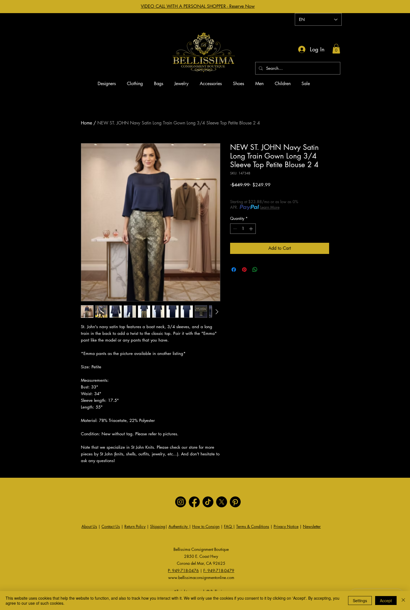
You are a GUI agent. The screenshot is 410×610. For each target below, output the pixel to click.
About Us (89, 526)
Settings (360, 600)
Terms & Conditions (252, 526)
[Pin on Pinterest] (244, 269)
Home (86, 123)
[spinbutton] (243, 229)
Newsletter (312, 526)
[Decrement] (234, 229)
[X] (221, 501)
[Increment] (251, 229)
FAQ (228, 526)
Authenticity (178, 526)
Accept (386, 600)
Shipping (157, 526)
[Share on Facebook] (233, 269)
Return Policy (135, 526)
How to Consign (206, 526)
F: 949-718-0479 (218, 570)
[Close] (403, 600)
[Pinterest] (235, 501)
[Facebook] (194, 501)
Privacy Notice (286, 526)
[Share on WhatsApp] (255, 269)
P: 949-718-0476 (183, 570)
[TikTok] (207, 501)
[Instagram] (180, 501)
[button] (336, 49)
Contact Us (111, 526)
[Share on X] (265, 269)
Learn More (269, 207)
